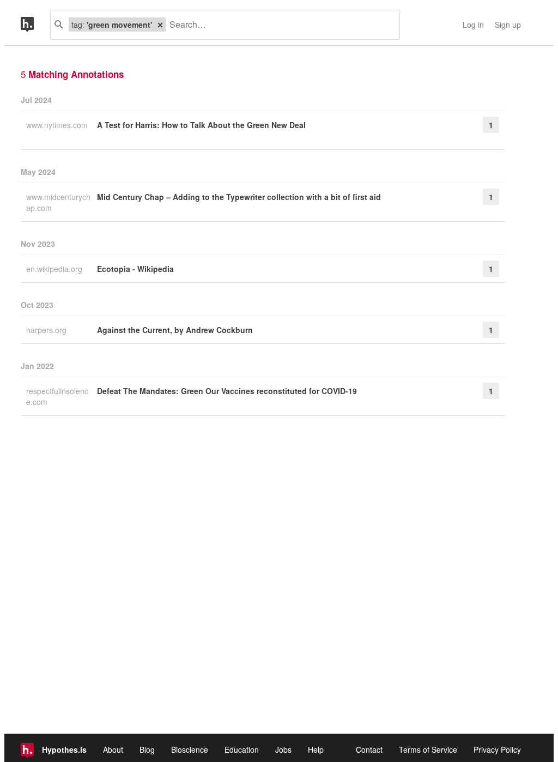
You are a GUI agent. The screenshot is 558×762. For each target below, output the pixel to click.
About (113, 749)
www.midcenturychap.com (58, 202)
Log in (473, 24)
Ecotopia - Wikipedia (135, 268)
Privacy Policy (497, 749)
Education (242, 749)
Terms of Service (428, 749)
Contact (369, 749)
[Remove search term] (160, 24)
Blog (147, 749)
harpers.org (47, 329)
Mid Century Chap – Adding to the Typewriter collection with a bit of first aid (239, 196)
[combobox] (278, 25)
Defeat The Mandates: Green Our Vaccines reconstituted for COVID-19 (227, 390)
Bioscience (189, 749)
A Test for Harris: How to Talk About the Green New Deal (201, 124)
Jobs (283, 749)
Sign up (508, 24)
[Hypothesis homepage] (35, 25)
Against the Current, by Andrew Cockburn (175, 329)
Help (316, 749)
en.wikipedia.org (55, 268)
